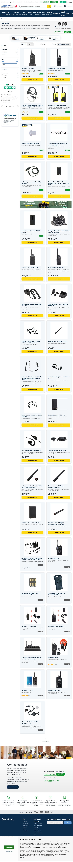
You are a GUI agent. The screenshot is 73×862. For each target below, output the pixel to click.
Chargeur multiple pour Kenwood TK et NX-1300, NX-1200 (32, 658)
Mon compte (59, 6)
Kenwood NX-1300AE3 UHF (30, 268)
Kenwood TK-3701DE (28, 68)
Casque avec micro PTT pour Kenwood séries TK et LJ (31, 342)
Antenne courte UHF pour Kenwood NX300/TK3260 (56, 523)
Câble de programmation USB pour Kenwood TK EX (32, 182)
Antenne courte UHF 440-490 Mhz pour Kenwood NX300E (32, 486)
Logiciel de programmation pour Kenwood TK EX (58, 144)
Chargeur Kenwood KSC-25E (57, 450)
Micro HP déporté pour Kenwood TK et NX (32, 305)
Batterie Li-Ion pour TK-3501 (30, 523)
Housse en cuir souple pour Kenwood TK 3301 (56, 594)
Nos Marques (9, 52)
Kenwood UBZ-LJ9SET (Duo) (57, 105)
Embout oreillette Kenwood (30, 143)
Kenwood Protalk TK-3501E (56, 68)
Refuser (22, 857)
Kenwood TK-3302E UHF (29, 626)
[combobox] (35, 6)
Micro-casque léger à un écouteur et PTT (58, 377)
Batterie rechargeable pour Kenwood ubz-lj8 (30, 594)
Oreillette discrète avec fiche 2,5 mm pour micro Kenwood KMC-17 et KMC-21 (32, 378)
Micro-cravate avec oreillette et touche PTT (32, 415)
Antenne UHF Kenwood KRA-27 (57, 341)
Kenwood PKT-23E (27, 690)
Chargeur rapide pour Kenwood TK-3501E (58, 305)
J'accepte (9, 847)
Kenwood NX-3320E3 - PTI (56, 268)
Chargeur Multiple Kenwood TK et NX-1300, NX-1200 (58, 231)
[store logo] (9, 6)
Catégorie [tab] (4, 49)
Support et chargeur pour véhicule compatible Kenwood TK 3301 (32, 559)
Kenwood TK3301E (54, 657)
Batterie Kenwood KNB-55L (56, 415)
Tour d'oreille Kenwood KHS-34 (31, 450)
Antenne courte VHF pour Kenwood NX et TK (56, 486)
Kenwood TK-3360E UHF (55, 626)
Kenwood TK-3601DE (54, 690)
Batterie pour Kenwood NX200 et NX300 (32, 231)
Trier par (54, 44)
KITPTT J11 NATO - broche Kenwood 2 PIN (30, 722)
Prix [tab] (3, 59)
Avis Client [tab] (4, 70)
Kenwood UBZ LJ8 (53, 558)
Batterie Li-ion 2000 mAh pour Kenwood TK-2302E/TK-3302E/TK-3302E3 (59, 183)
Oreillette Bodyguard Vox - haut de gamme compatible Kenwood (32, 106)
